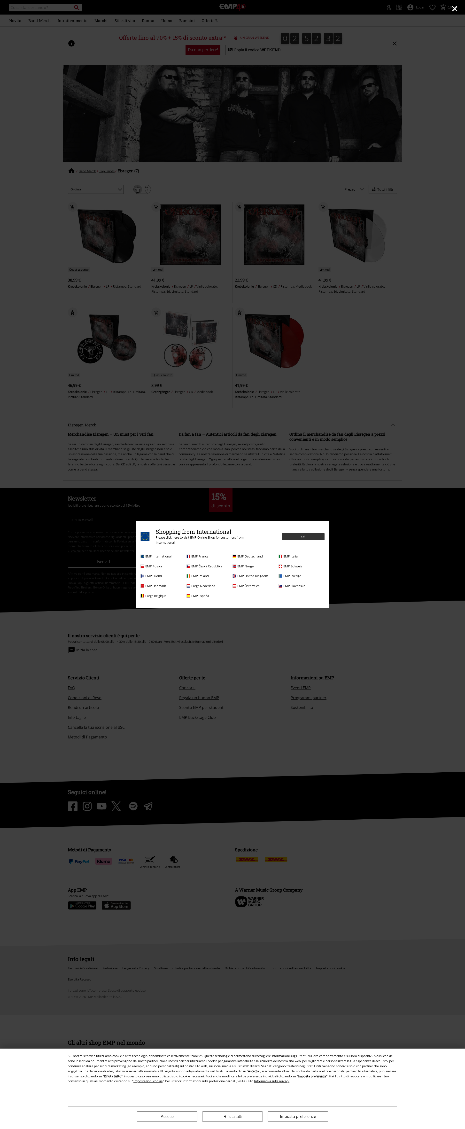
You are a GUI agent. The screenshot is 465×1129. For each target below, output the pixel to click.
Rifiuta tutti (233, 1116)
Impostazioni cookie (148, 1081)
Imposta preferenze (298, 1116)
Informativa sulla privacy (271, 1081)
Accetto (167, 1116)
